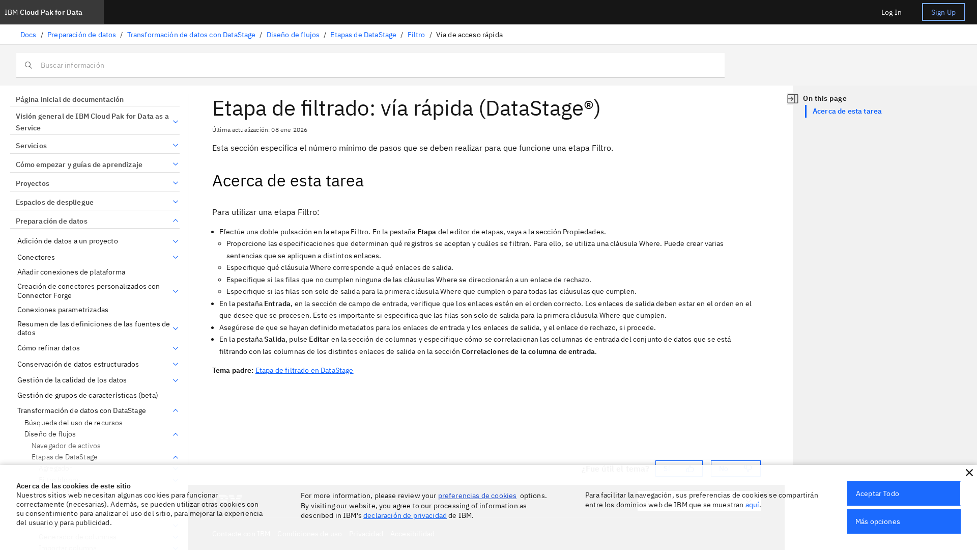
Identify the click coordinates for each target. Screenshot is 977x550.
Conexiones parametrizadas (62, 310)
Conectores (36, 257)
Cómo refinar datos (48, 348)
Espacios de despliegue (55, 202)
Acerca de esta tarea (847, 111)
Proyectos (32, 183)
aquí (752, 504)
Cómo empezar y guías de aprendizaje (79, 164)
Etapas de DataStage (363, 34)
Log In (891, 12)
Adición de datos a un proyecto (67, 241)
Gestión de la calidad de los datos (72, 380)
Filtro (416, 34)
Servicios (31, 145)
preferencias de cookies (477, 495)
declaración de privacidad (405, 515)
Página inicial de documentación (70, 99)
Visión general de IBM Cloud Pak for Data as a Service (92, 122)
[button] (969, 472)
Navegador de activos (66, 445)
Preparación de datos (81, 34)
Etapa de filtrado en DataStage (304, 370)
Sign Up (943, 12)
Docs (28, 34)
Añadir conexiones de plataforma (71, 272)
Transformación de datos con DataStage (191, 34)
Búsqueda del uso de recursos (73, 423)
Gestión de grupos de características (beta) (87, 395)
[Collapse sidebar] (793, 99)
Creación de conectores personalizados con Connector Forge (88, 291)
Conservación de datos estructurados (78, 364)
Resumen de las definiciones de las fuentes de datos (93, 329)
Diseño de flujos (293, 34)
